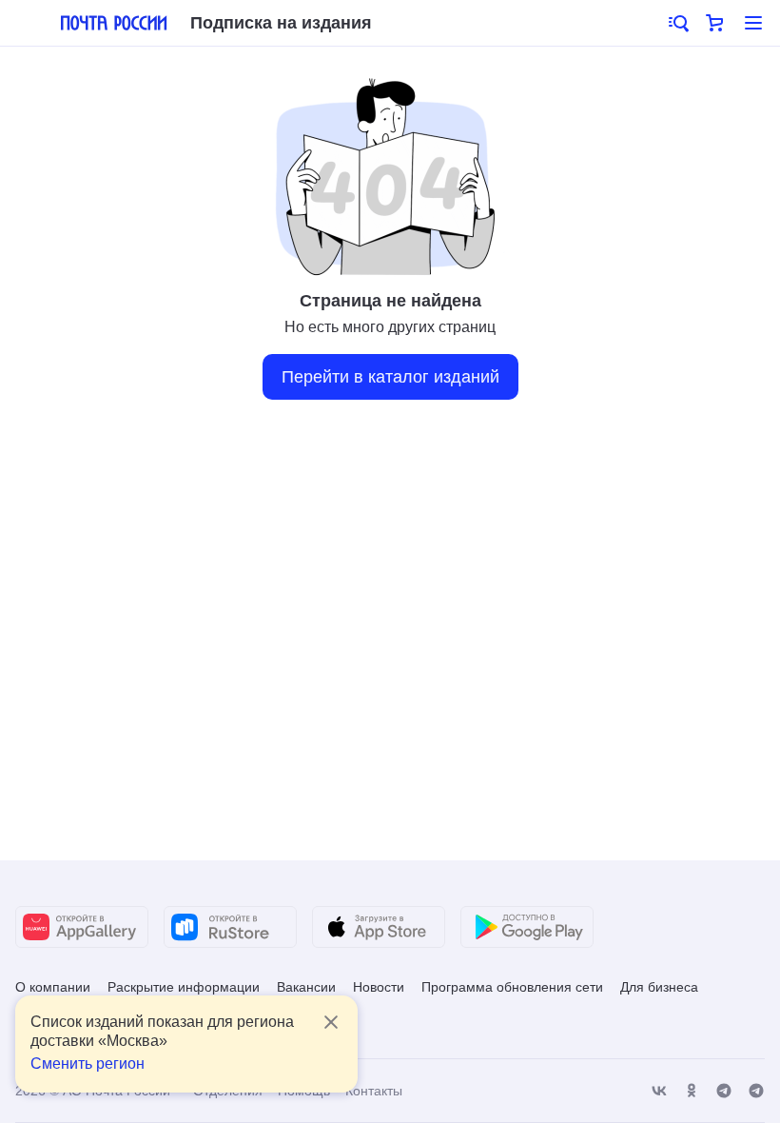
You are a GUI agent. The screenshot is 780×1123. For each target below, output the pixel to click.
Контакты (373, 1090)
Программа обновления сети (512, 987)
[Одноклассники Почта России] (691, 1091)
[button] (677, 22)
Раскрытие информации (183, 987)
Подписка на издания (281, 22)
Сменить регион (87, 1063)
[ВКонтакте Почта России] (659, 1091)
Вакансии (306, 987)
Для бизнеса (659, 987)
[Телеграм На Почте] (724, 1091)
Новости (378, 987)
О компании (52, 987)
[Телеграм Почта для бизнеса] (756, 1091)
